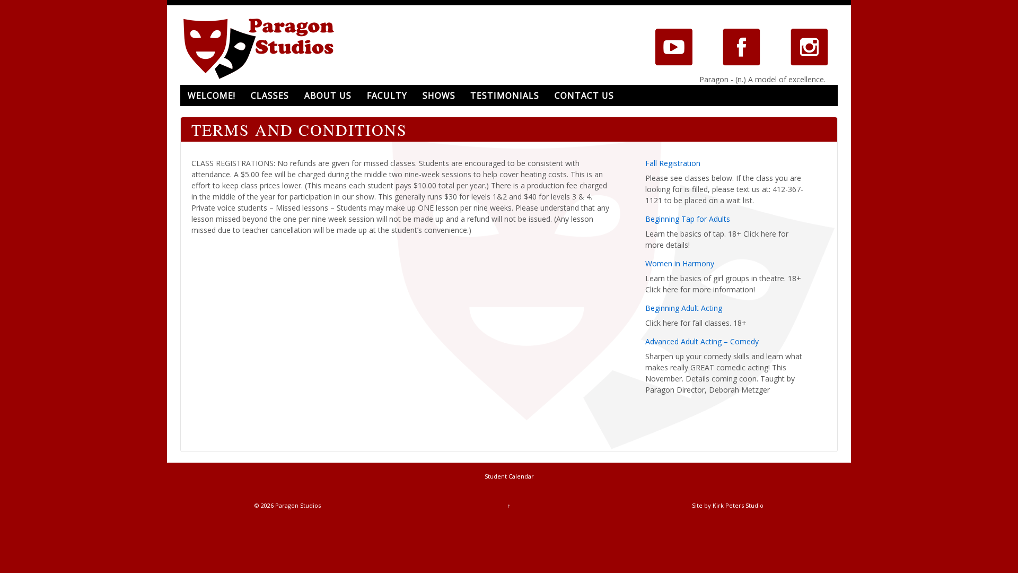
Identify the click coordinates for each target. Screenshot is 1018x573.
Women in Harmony (679, 263)
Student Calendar (509, 476)
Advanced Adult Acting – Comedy (702, 341)
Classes (270, 95)
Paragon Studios (297, 505)
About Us (328, 95)
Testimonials (504, 95)
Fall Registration (672, 163)
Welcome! (211, 95)
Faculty (387, 95)
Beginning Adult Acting (683, 308)
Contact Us (584, 95)
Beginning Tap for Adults (687, 219)
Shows (439, 95)
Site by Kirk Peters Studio (727, 505)
